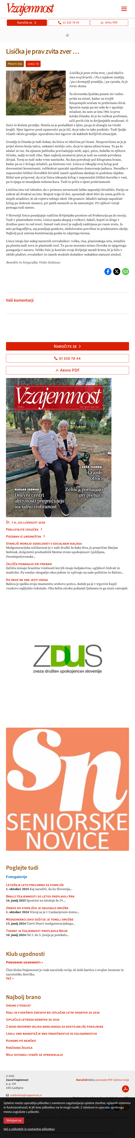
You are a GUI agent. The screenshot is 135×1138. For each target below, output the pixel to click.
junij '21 (33, 64)
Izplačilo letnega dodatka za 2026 (32, 1019)
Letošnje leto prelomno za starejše (35, 885)
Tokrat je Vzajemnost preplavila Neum (37, 931)
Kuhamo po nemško (21, 1040)
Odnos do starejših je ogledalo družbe (37, 908)
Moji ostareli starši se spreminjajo (34, 1055)
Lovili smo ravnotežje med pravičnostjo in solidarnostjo (51, 1033)
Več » (10, 978)
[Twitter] (116, 271)
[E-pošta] (125, 271)
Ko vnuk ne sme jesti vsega (27, 580)
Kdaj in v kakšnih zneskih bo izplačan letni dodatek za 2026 (53, 1012)
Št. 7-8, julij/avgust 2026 (25, 522)
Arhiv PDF (111, 22)
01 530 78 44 (71, 22)
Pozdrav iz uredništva (23, 536)
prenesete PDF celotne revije (112, 1080)
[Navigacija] (124, 9)
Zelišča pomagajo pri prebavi (29, 564)
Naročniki (82, 1080)
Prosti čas (15, 64)
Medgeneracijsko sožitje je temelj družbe (39, 919)
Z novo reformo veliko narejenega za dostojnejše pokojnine (54, 1026)
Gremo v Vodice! (18, 1005)
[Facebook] (107, 271)
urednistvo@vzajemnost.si (26, 1095)
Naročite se (24, 22)
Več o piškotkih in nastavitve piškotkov (29, 1129)
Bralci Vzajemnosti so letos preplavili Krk (40, 896)
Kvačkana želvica (19, 1047)
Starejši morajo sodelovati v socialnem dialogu (44, 543)
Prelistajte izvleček (22, 529)
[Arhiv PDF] (125, 1088)
